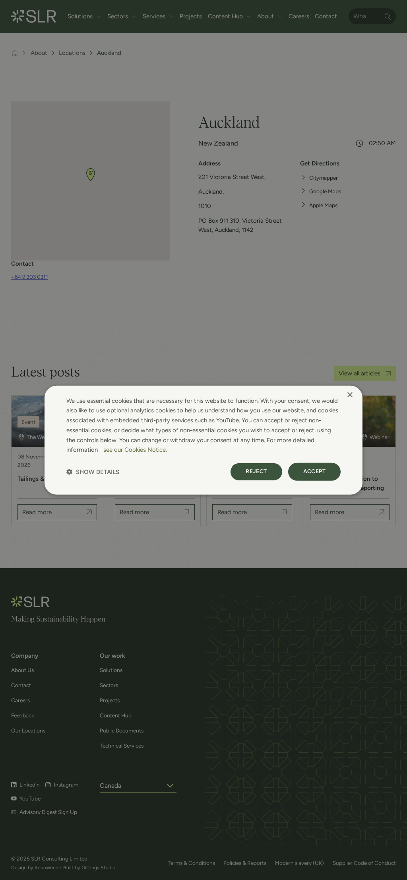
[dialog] (203, 439)
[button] (92, 471)
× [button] (350, 395)
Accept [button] (314, 471)
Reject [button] (256, 471)
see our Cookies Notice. (135, 449)
